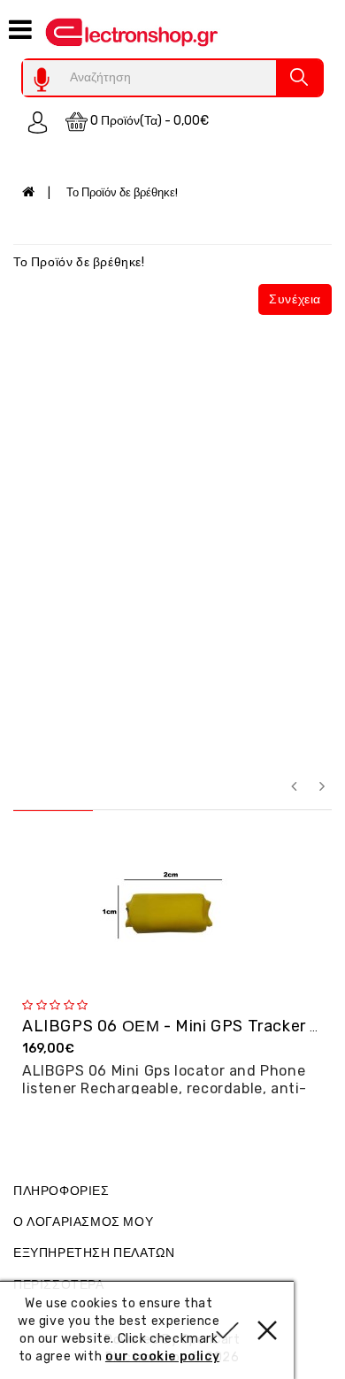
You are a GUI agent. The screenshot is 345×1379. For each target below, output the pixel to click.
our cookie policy (162, 1356)
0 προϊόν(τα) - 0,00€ (148, 120)
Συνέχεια (295, 299)
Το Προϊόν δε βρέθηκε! (122, 192)
